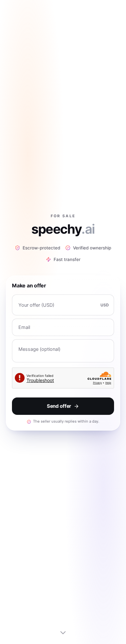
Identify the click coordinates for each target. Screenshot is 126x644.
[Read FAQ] (63, 632)
